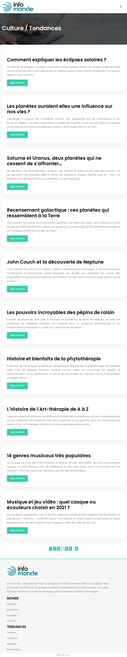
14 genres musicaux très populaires (49, 455)
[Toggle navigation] (121, 6)
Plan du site (63, 655)
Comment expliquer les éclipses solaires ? (56, 60)
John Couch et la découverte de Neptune (55, 262)
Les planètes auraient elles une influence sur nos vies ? (59, 109)
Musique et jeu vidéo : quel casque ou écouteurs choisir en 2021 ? (51, 505)
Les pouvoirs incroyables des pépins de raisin (60, 312)
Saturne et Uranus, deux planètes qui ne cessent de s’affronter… (54, 161)
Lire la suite (17, 82)
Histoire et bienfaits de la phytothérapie (54, 359)
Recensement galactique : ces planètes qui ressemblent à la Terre (58, 213)
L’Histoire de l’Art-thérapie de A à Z (47, 409)
